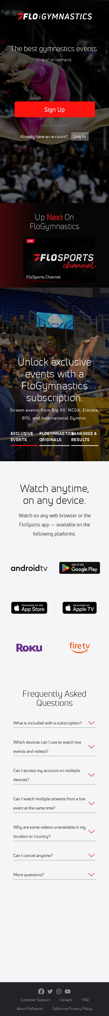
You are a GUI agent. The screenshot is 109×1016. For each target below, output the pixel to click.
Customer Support (35, 999)
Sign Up (54, 109)
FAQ (85, 999)
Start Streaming (63, 265)
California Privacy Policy (72, 1008)
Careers (66, 999)
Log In (80, 136)
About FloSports (30, 1008)
